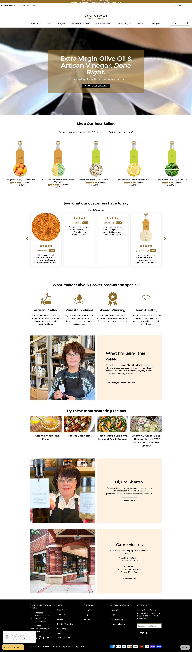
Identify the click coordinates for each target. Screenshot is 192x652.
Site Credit (83, 646)
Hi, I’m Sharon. (129, 482)
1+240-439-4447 (39, 621)
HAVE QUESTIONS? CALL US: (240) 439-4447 (20, 5)
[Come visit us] (62, 561)
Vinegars (61, 619)
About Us (88, 610)
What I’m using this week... (125, 356)
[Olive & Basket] (96, 15)
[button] (36, 24)
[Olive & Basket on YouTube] (48, 637)
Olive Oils (61, 614)
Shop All (60, 610)
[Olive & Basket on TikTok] (44, 637)
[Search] (187, 23)
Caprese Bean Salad (79, 435)
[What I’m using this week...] (62, 367)
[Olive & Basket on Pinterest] (40, 637)
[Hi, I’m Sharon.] (62, 490)
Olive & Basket (43, 646)
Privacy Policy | (72, 646)
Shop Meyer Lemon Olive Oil (121, 383)
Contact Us (115, 610)
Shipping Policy (116, 619)
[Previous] (5, 164)
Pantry (60, 633)
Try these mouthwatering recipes (96, 411)
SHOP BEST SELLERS (96, 86)
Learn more (129, 500)
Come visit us (129, 544)
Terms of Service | (58, 646)
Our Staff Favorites (65, 624)
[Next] (186, 164)
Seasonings (62, 628)
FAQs (112, 614)
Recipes (87, 619)
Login (180, 5)
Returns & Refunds (118, 624)
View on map (129, 578)
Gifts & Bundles (63, 638)
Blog (86, 614)
